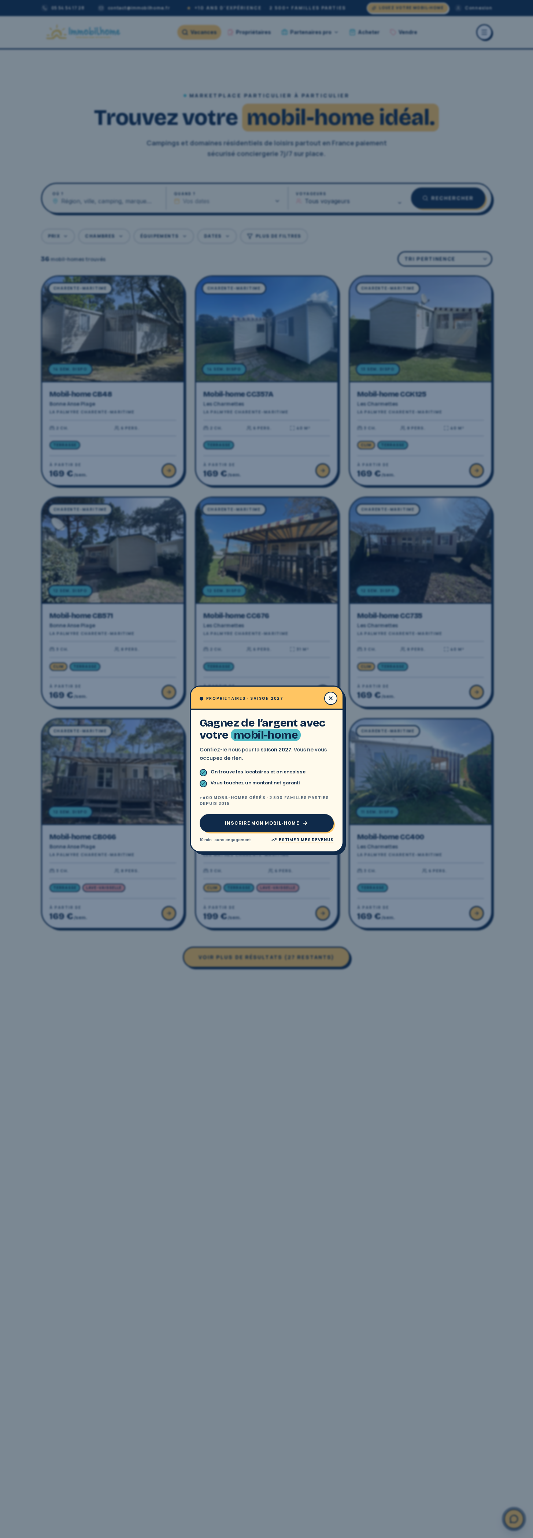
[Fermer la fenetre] (330, 698)
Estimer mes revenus (306, 839)
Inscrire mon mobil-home (262, 823)
